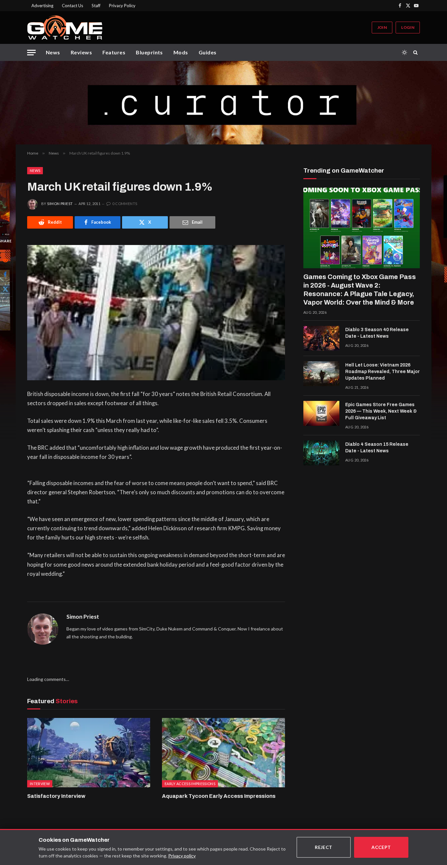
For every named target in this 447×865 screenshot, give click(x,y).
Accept (381, 847)
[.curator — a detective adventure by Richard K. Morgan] (223, 102)
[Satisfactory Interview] (88, 752)
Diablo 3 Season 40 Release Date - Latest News (377, 333)
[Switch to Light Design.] (404, 52)
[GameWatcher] (64, 27)
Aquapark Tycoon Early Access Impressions (219, 796)
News (53, 52)
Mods (180, 52)
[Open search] (416, 52)
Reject (323, 847)
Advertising (42, 5)
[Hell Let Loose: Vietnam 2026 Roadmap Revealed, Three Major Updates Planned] (321, 373)
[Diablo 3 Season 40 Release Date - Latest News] (321, 338)
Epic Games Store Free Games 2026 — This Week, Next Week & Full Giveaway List (381, 411)
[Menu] (31, 52)
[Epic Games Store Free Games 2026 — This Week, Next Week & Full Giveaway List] (321, 413)
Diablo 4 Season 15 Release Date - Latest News (376, 447)
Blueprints (149, 52)
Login (407, 27)
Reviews (81, 52)
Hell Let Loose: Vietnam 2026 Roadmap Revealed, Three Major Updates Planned (382, 372)
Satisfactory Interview (56, 796)
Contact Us (72, 5)
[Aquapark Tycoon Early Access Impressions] (223, 752)
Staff (96, 5)
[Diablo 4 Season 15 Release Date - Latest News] (321, 453)
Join (382, 27)
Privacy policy (182, 855)
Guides (208, 52)
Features (113, 52)
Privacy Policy (122, 5)
